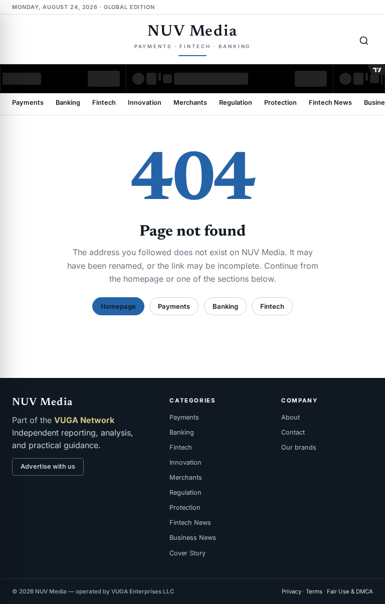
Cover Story (187, 553)
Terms (314, 591)
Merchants (190, 103)
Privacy (291, 591)
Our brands (298, 447)
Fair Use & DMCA (350, 591)
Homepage (118, 306)
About (290, 417)
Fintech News (330, 103)
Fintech (104, 103)
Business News (192, 537)
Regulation (235, 103)
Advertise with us (48, 466)
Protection (280, 103)
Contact (293, 432)
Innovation (144, 103)
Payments (28, 103)
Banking (68, 103)
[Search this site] (364, 41)
